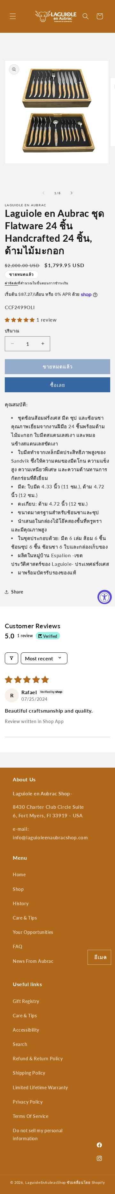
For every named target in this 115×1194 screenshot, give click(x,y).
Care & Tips (25, 917)
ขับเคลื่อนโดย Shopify (86, 1182)
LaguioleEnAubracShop (45, 1182)
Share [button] (17, 591)
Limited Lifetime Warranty (40, 1087)
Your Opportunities (33, 932)
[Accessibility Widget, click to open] (104, 597)
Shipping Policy (29, 1073)
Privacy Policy (27, 1102)
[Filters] (11, 658)
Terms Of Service (31, 1116)
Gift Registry (26, 1001)
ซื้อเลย (57, 385)
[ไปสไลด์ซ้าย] (43, 193)
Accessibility (26, 1030)
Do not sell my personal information (38, 1134)
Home (19, 874)
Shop (18, 889)
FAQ (17, 946)
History (20, 903)
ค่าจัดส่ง (11, 283)
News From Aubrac (33, 961)
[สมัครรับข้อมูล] (104, 957)
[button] (13, 16)
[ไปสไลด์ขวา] (72, 193)
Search (20, 1044)
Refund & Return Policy (38, 1058)
